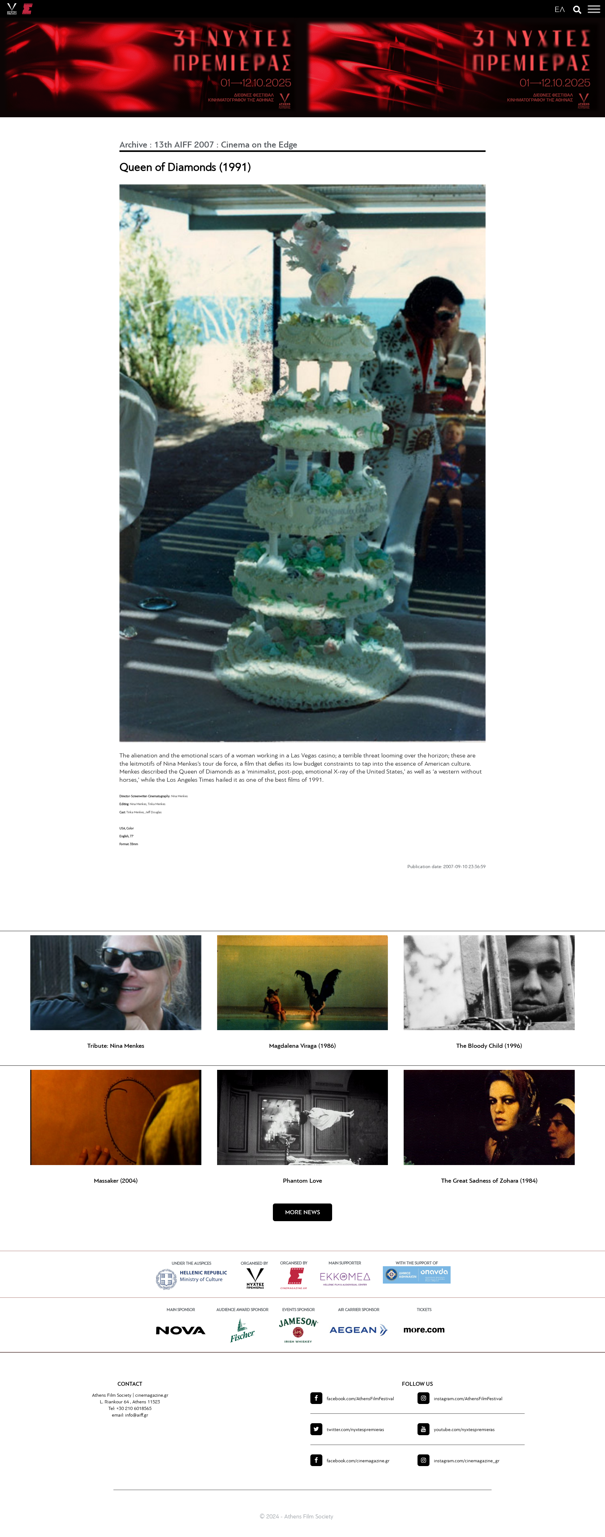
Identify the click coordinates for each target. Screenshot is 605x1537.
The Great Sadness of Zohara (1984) (489, 1181)
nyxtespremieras (355, 1430)
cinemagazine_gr (466, 1461)
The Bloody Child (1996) (489, 1046)
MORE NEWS (302, 1213)
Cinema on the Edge (259, 145)
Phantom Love (302, 1181)
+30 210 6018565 (134, 1408)
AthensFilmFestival (360, 1399)
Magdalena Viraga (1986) (302, 1046)
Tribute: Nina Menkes (115, 1046)
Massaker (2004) (116, 1181)
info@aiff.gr (136, 1415)
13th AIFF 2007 (184, 145)
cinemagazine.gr (151, 1395)
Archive (133, 145)
